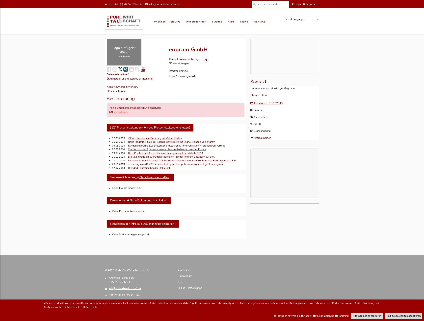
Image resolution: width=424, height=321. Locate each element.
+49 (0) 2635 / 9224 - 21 (124, 295)
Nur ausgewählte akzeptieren (404, 316)
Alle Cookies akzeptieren (367, 316)
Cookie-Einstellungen (190, 288)
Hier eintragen (180, 63)
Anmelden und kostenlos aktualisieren (131, 79)
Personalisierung (324, 316)
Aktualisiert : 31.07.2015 (268, 103)
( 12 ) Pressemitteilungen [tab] (150, 127)
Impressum (184, 270)
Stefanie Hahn (258, 95)
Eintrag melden (262, 138)
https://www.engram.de (182, 76)
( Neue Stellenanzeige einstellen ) (153, 224)
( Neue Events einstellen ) (152, 177)
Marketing (343, 316)
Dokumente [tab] (138, 200)
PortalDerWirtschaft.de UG (132, 270)
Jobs (231, 21)
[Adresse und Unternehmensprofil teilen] (206, 60)
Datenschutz (185, 276)
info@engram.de (178, 71)
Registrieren (312, 4)
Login (297, 4)
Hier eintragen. (117, 91)
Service (260, 21)
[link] (120, 69)
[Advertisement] (285, 192)
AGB (180, 282)
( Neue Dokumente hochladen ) (146, 200)
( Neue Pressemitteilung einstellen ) (166, 127)
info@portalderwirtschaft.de (165, 4)
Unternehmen (196, 21)
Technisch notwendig (288, 316)
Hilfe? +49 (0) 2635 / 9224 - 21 (125, 4)
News (244, 21)
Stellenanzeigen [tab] (143, 224)
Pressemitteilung (167, 21)
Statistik (307, 316)
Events (217, 21)
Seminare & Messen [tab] (140, 177)
